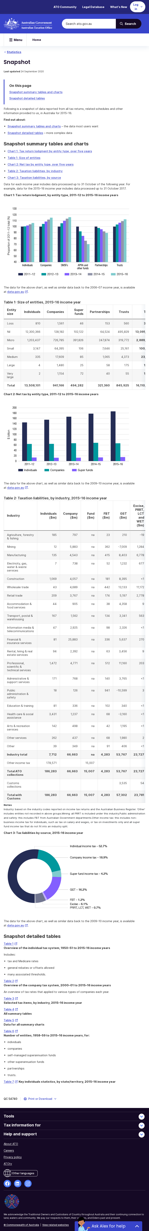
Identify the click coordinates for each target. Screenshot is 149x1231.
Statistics (14, 52)
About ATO (11, 1143)
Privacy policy (13, 1157)
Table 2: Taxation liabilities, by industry (35, 171)
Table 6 (11, 1031)
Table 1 (10, 943)
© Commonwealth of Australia (21, 1224)
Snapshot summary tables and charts (35, 92)
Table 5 (11, 1020)
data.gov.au (17, 292)
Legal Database (93, 7)
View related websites (55, 1224)
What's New (118, 7)
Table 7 (11, 1081)
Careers (9, 1150)
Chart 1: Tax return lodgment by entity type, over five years (50, 151)
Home (36, 40)
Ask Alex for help (109, 1226)
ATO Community (65, 7)
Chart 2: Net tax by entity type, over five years (41, 164)
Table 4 (11, 1009)
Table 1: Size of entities (24, 158)
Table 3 (11, 998)
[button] (40, 1099)
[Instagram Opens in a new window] (28, 1183)
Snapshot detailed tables (27, 98)
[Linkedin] (17, 1183)
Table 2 (11, 981)
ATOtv (8, 1163)
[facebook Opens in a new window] (7, 1183)
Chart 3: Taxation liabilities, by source (34, 177)
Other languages (23, 1173)
